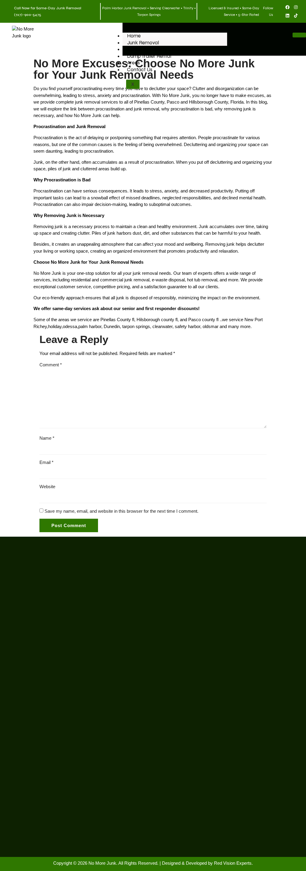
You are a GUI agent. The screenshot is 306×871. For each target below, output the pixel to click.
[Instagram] (296, 7)
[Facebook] (287, 7)
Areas (133, 63)
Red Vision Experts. (233, 863)
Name (46, 438)
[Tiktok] (296, 15)
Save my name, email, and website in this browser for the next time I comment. (121, 511)
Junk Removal (143, 43)
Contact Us (139, 69)
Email (46, 462)
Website (47, 486)
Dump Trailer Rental (149, 56)
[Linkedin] (287, 15)
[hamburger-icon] (299, 35)
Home (134, 36)
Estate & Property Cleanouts (159, 49)
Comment (50, 364)
